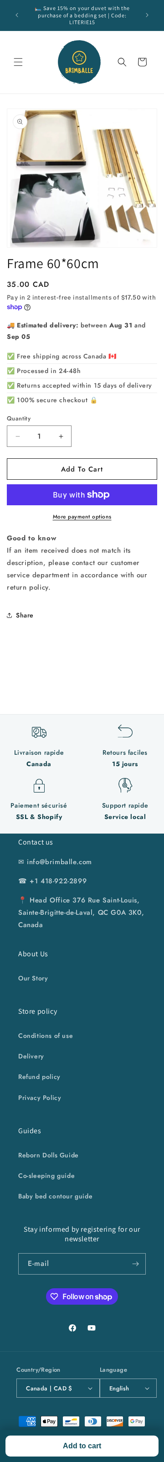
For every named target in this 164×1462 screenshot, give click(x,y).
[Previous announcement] (17, 15)
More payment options (82, 517)
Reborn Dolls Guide (48, 1155)
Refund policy (39, 1076)
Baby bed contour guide (55, 1196)
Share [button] (25, 615)
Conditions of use (45, 1035)
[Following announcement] (147, 15)
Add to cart (82, 1446)
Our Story (33, 978)
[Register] (135, 1264)
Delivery (31, 1056)
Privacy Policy (39, 1097)
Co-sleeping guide (46, 1175)
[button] (18, 62)
